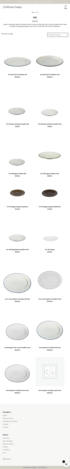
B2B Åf (5, 415)
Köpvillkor (6, 424)
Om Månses (6, 450)
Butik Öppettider (8, 441)
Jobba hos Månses (8, 444)
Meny (65, 8)
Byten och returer (8, 418)
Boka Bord (6, 438)
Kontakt (5, 447)
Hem (33, 12)
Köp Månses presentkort (10, 421)
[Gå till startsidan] (12, 7)
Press (4, 453)
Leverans (5, 427)
